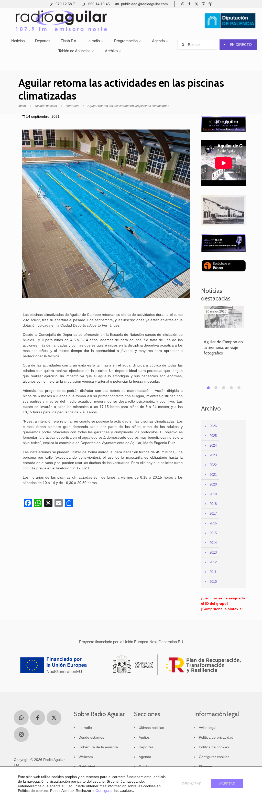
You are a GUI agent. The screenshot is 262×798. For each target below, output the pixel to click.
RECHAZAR (192, 784)
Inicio (22, 106)
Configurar (104, 791)
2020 (213, 484)
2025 (213, 436)
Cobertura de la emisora (98, 747)
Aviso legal (207, 728)
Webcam (86, 757)
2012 (213, 562)
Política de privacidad (216, 737)
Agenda (145, 757)
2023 (213, 455)
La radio (85, 728)
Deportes (72, 106)
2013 (213, 552)
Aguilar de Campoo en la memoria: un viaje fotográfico (223, 347)
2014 (213, 543)
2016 (213, 523)
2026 (213, 426)
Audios (144, 737)
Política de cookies (214, 747)
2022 (213, 465)
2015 (213, 533)
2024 (213, 445)
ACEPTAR (227, 784)
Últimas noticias (46, 106)
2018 (213, 504)
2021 (213, 475)
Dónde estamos (91, 737)
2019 (213, 494)
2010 (213, 582)
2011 (213, 572)
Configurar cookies (214, 757)
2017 (213, 513)
